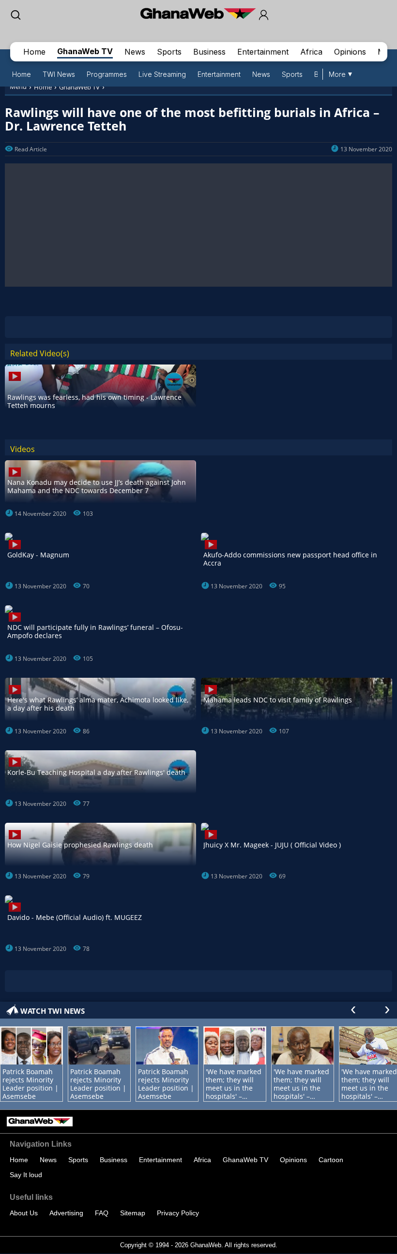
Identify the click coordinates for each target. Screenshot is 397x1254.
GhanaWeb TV (85, 51)
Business (209, 52)
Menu (18, 86)
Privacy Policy (178, 1213)
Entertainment (263, 52)
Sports (169, 52)
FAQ (101, 1213)
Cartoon (331, 1160)
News (134, 52)
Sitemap (132, 1213)
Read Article (31, 149)
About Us (24, 1213)
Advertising (66, 1213)
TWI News (59, 74)
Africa (311, 52)
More (337, 74)
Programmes (107, 74)
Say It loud (26, 1175)
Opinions (350, 52)
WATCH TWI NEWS (52, 1011)
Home (34, 52)
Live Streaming (162, 74)
